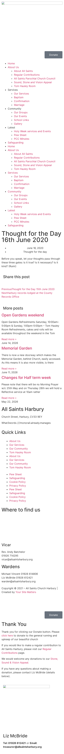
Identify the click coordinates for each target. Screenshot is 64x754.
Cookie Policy (17, 481)
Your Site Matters (26, 592)
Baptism (18, 97)
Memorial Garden (17, 348)
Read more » (9, 339)
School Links (21, 119)
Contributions (10, 652)
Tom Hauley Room (25, 86)
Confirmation (21, 101)
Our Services (21, 93)
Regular (47, 649)
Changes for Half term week (26, 377)
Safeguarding (15, 142)
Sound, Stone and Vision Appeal (33, 82)
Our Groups (20, 112)
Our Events (20, 116)
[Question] (5, 43)
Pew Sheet (20, 135)
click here (7, 635)
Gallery (18, 123)
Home (11, 63)
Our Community (18, 448)
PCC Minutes (21, 138)
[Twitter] (14, 603)
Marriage (19, 104)
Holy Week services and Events (32, 131)
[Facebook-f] (14, 43)
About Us (13, 67)
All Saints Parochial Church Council (34, 78)
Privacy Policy (17, 485)
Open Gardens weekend (23, 315)
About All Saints (23, 71)
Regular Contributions (27, 74)
